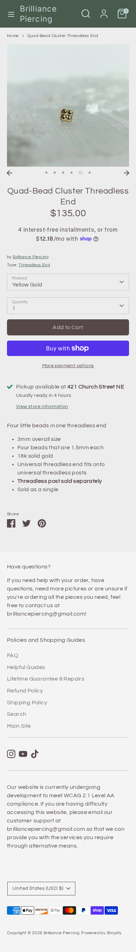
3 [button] (63, 173)
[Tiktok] (35, 754)
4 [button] (71, 173)
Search (16, 714)
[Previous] (9, 173)
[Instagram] (11, 754)
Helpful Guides (26, 667)
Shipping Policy (27, 702)
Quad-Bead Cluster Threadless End (62, 36)
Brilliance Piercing (38, 13)
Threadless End (34, 265)
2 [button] (55, 173)
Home (13, 36)
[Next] (126, 173)
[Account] (104, 11)
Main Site (19, 726)
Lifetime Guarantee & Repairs (45, 679)
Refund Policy (25, 690)
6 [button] (90, 173)
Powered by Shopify (101, 933)
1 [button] (46, 173)
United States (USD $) (38, 888)
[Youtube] (23, 754)
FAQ (12, 655)
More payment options (68, 365)
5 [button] (80, 172)
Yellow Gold (27, 285)
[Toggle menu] (10, 13)
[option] (68, 105)
